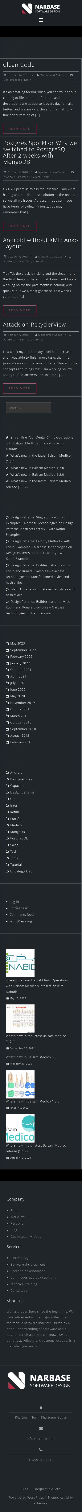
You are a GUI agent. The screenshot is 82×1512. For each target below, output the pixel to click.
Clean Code (19, 64)
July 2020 (17, 683)
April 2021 (18, 676)
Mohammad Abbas (52, 75)
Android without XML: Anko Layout (40, 243)
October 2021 (20, 670)
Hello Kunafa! (41, 613)
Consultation (20, 1290)
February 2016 (21, 742)
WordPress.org (21, 921)
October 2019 (20, 709)
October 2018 (20, 722)
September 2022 (23, 650)
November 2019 (22, 703)
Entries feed (19, 908)
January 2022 (20, 663)
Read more (20, 128)
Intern (27, 79)
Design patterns (22, 792)
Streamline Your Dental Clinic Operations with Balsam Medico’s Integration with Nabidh (39, 443)
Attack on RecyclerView (34, 324)
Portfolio (17, 1223)
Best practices (13, 79)
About (15, 1210)
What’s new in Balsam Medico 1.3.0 (37, 468)
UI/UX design (20, 1258)
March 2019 (19, 716)
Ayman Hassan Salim (51, 172)
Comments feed (22, 915)
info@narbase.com (41, 1439)
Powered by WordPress (26, 1497)
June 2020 (18, 689)
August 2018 (19, 735)
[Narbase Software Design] (39, 1380)
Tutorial (38, 261)
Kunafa (15, 819)
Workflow (17, 1217)
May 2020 (17, 696)
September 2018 (23, 729)
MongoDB (10, 177)
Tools (45, 177)
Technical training (23, 1284)
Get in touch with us (25, 1236)
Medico (16, 825)
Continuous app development (33, 1277)
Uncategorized (21, 871)
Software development (27, 1264)
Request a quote (47, 1489)
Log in (14, 902)
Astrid (64, 1497)
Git (12, 799)
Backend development (27, 1271)
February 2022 (21, 656)
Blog (13, 1230)
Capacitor (17, 786)
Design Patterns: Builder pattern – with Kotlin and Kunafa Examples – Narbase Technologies (38, 571)
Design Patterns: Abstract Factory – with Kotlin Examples (40, 529)
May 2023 (17, 643)
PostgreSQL (25, 177)
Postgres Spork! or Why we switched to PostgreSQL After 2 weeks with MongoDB (40, 152)
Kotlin (14, 812)
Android (9, 261)
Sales (14, 845)
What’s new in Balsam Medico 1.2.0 (37, 474)
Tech (38, 177)
